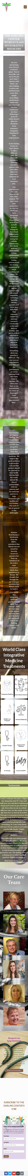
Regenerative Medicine (21, 745)
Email (5, 1148)
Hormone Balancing (21, 719)
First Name (6, 1136)
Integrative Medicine (7, 694)
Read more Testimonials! (14, 861)
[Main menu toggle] (25, 7)
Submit (6, 1156)
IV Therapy (7, 770)
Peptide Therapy (7, 745)
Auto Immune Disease (21, 694)
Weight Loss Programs (7, 719)
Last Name (6, 1142)
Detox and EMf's (21, 770)
